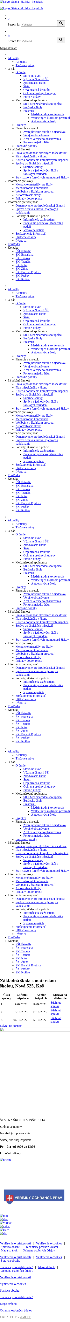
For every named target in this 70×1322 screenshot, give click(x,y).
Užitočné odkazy (26, 237)
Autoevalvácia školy (43, 121)
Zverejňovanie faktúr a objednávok (44, 131)
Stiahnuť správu (56, 1004)
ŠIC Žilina (22, 268)
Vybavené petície (33, 230)
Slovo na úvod (32, 75)
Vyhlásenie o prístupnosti (15, 1243)
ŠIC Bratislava (24, 254)
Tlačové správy (25, 65)
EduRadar (14, 244)
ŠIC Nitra (21, 265)
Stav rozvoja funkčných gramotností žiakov (42, 177)
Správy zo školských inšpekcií (34, 163)
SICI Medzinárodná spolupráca (42, 103)
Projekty (21, 124)
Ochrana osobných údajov (39, 93)
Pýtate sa (21, 240)
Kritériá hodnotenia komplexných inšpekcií (42, 160)
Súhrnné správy (33, 167)
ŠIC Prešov (23, 275)
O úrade (20, 72)
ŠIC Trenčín (23, 261)
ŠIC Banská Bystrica (28, 272)
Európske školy (32, 107)
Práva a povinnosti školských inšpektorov (41, 153)
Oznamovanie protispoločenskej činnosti (40, 205)
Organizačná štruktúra (36, 89)
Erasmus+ (29, 110)
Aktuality (13, 58)
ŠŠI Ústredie (23, 251)
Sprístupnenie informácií (31, 233)
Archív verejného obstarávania (42, 138)
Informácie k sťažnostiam (38, 219)
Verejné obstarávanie (36, 135)
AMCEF (25, 1317)
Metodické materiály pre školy (34, 184)
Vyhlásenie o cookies (49, 1243)
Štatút (26, 86)
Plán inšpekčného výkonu (31, 156)
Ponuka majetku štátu (36, 142)
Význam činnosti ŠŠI (36, 79)
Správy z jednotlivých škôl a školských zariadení (40, 172)
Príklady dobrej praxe (29, 198)
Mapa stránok (9, 1250)
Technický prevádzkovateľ (41, 1247)
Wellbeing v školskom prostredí (50, 117)
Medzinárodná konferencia (47, 114)
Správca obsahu (10, 1247)
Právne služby (32, 96)
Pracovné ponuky (26, 145)
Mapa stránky (8, 48)
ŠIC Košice (23, 279)
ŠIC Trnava (23, 258)
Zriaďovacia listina (34, 82)
